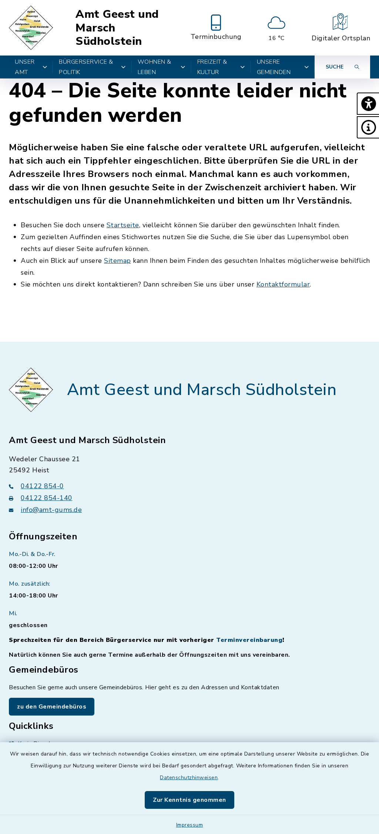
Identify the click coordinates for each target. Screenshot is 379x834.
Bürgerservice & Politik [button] (86, 67)
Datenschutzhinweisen (189, 777)
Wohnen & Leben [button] (154, 67)
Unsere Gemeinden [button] (274, 67)
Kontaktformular (283, 284)
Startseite (123, 225)
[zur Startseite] (32, 28)
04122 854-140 (47, 497)
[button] (368, 104)
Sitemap (117, 260)
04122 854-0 (42, 486)
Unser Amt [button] (25, 67)
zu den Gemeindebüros (51, 707)
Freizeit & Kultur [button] (212, 67)
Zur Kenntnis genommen (189, 800)
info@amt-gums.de (51, 509)
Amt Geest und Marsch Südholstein (117, 27)
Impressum (189, 824)
